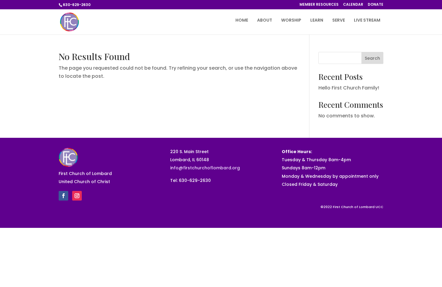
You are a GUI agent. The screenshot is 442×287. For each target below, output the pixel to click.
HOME (241, 20)
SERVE (338, 20)
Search (372, 58)
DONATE (375, 5)
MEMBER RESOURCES (319, 5)
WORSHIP (291, 20)
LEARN (316, 20)
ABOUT (264, 20)
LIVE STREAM (367, 20)
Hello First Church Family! (348, 87)
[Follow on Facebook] (63, 196)
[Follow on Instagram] (77, 196)
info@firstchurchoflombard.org (205, 168)
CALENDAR (353, 5)
